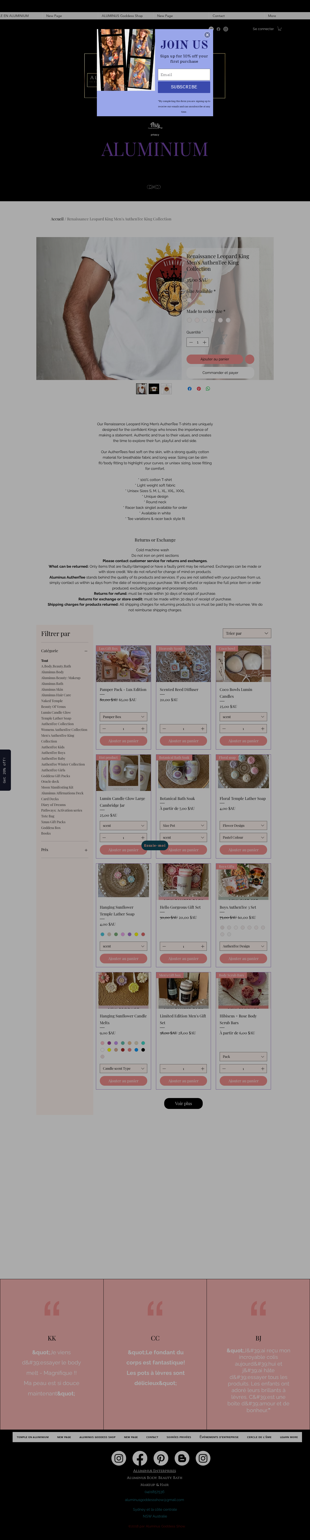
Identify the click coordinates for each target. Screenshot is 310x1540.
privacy (155, 134)
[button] (207, 35)
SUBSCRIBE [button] (184, 87)
